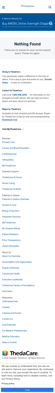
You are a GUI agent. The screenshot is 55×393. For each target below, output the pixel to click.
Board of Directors (10, 267)
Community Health (11, 273)
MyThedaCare (9, 165)
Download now (9, 119)
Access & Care (9, 204)
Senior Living (8, 183)
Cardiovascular (9, 153)
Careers (6, 307)
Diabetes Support (10, 171)
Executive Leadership (12, 279)
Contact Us (7, 318)
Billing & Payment (10, 210)
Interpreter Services (11, 216)
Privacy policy (8, 383)
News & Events (9, 342)
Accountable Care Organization (17, 261)
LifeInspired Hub (10, 301)
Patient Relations (10, 234)
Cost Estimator (9, 324)
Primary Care (8, 142)
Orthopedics (8, 159)
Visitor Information (10, 245)
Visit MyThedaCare (11, 129)
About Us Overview (11, 256)
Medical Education (11, 336)
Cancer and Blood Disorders (15, 147)
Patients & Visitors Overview (15, 199)
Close (27, 390)
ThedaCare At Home (12, 177)
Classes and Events (11, 312)
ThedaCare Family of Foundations (18, 285)
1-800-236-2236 (19, 94)
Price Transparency (11, 240)
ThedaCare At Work (11, 188)
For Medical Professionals (14, 330)
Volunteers (7, 291)
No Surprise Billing (11, 228)
